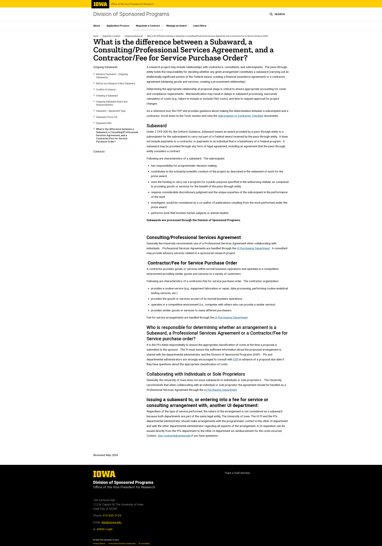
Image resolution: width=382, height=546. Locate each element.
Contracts (99, 151)
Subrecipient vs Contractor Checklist (240, 116)
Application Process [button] (118, 25)
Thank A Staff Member (237, 473)
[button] (277, 14)
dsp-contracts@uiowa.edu (174, 435)
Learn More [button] (199, 25)
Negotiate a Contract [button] (148, 25)
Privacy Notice (99, 543)
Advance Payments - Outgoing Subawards (112, 76)
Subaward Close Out (106, 117)
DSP (236, 359)
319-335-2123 (112, 515)
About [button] (96, 25)
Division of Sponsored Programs (131, 14)
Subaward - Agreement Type (111, 110)
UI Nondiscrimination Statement (121, 543)
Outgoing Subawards (134, 36)
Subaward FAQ (103, 123)
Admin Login (105, 529)
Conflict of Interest (106, 89)
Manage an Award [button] (176, 25)
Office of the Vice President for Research (132, 4)
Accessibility (144, 543)
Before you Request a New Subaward (115, 83)
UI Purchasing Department (253, 248)
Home (95, 36)
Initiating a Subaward (107, 95)
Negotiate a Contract (111, 36)
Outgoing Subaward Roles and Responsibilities (111, 103)
